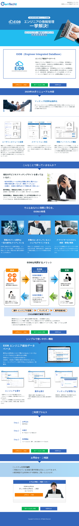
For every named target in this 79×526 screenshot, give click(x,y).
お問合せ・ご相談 (29, 494)
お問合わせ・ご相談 (21, 84)
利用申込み (58, 84)
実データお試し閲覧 (39, 84)
